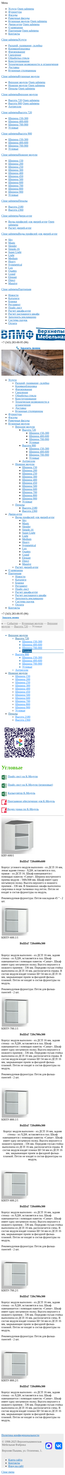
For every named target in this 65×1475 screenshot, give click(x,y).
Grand (11, 274)
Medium (13, 258)
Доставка (13, 67)
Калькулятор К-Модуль (21, 793)
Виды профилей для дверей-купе (27, 221)
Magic (11, 242)
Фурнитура (15, 11)
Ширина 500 (15, 179)
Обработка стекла (18, 58)
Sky (10, 239)
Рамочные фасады (19, 18)
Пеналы (13, 88)
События (12, 623)
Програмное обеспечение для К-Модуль (31, 801)
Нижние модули (18, 85)
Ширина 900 (15, 191)
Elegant (12, 277)
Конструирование (18, 61)
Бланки (12, 301)
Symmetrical (15, 264)
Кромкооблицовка (19, 48)
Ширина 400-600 (18, 121)
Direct (11, 280)
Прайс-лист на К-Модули (23, 776)
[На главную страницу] (2, 623)
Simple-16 (14, 249)
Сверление (14, 54)
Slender (12, 245)
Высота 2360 (15, 209)
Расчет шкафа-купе (19, 310)
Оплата (12, 323)
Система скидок (17, 320)
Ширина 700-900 (18, 124)
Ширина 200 (15, 163)
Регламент (14, 304)
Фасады (13, 15)
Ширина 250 (15, 166)
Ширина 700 (15, 185)
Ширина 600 (15, 182)
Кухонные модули (19, 21)
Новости (13, 295)
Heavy (12, 261)
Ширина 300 (15, 170)
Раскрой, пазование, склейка (25, 45)
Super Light (14, 252)
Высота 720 (15, 100)
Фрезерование (16, 51)
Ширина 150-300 (18, 118)
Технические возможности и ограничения (33, 64)
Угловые (13, 127)
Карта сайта (15, 1459)
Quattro (12, 270)
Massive (12, 283)
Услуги (12, 8)
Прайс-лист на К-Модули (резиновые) (30, 784)
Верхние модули (18, 82)
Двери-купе (15, 24)
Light (11, 255)
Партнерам (14, 30)
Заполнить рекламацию (22, 317)
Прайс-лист (15, 307)
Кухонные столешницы (22, 70)
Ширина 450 (15, 176)
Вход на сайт (16, 1466)
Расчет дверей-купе (19, 227)
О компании (15, 27)
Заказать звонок (30, 348)
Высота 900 (15, 103)
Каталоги (13, 298)
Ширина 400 (15, 173)
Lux (10, 267)
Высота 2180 (15, 206)
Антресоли (14, 106)
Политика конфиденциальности (20, 1435)
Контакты (14, 33)
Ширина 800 (15, 188)
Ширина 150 (15, 160)
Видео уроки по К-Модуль (23, 809)
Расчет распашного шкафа (23, 313)
